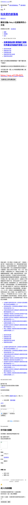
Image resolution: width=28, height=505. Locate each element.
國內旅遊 (12, 400)
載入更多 (3, 406)
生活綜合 (13, 29)
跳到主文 (3, 18)
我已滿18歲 (3, 502)
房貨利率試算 (7, 48)
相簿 (5, 32)
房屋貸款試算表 (8, 56)
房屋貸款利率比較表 (9, 54)
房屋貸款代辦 (7, 50)
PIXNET (7, 480)
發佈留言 (3, 415)
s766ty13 (3, 387)
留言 (15, 396)
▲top (2, 403)
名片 (5, 35)
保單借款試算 (7, 52)
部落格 (5, 34)
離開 (9, 502)
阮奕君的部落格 (9, 14)
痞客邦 (11, 396)
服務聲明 (17, 481)
